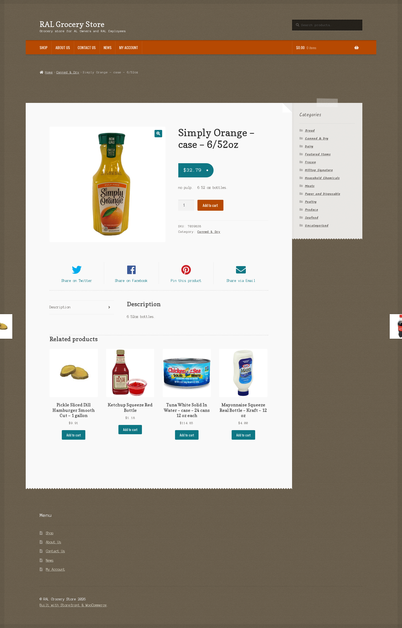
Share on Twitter (77, 280)
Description (60, 307)
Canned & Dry (67, 72)
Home (49, 72)
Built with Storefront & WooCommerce (73, 605)
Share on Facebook (131, 280)
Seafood (311, 217)
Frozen (310, 162)
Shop (44, 47)
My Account (128, 47)
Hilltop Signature (319, 170)
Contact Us (87, 47)
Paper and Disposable (322, 194)
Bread (310, 130)
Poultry (311, 201)
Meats (309, 186)
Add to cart (210, 205)
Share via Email (241, 280)
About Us (63, 47)
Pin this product (186, 280)
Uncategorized (316, 225)
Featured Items (318, 154)
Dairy (309, 146)
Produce (311, 209)
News (108, 47)
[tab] (81, 308)
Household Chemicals (322, 178)
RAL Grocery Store (72, 24)
